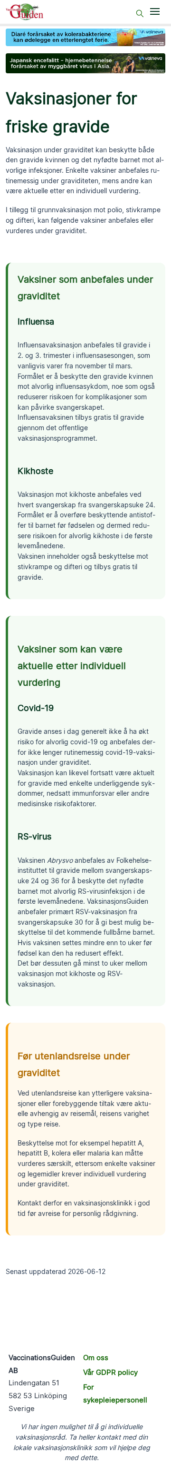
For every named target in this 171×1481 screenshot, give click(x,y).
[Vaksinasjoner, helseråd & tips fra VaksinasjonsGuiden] (29, 11)
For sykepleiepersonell (115, 1393)
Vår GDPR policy (110, 1372)
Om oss (95, 1357)
